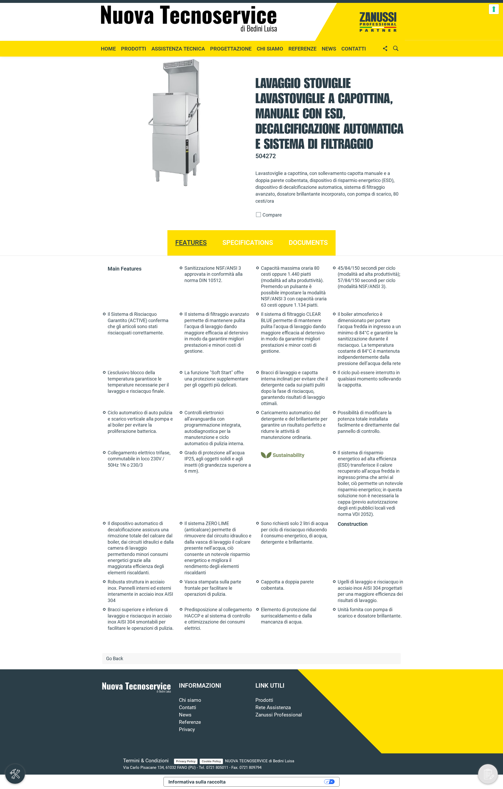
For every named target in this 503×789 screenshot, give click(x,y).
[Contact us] (488, 774)
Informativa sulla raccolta (197, 782)
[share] (385, 48)
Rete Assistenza (273, 707)
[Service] (15, 774)
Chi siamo (270, 49)
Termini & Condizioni (146, 761)
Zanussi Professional (278, 715)
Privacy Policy (185, 761)
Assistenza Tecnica (178, 49)
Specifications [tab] (247, 242)
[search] (395, 48)
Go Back (114, 658)
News (185, 715)
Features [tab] (191, 242)
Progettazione (231, 49)
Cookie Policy (211, 761)
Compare (271, 215)
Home (108, 49)
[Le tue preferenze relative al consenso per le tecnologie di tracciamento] (494, 9)
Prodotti (264, 700)
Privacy (187, 729)
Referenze (302, 49)
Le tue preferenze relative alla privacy (277, 782)
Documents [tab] (308, 242)
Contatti (353, 49)
